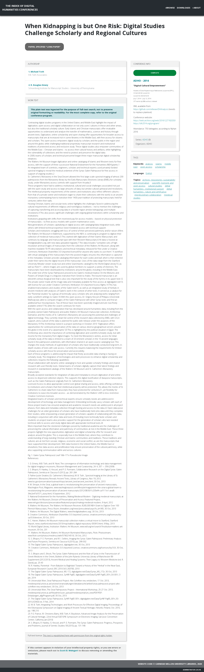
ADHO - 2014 (141, 80)
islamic (159, 164)
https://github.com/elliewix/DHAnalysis (150, 109)
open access (146, 167)
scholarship (160, 167)
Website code (145, 664)
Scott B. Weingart (69, 650)
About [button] (197, 7)
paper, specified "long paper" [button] (44, 46)
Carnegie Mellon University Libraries (175, 664)
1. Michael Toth (36, 71)
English (149, 173)
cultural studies (155, 185)
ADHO (145, 139)
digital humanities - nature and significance (152, 190)
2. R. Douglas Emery (38, 85)
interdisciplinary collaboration (147, 195)
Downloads (183, 7)
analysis (149, 164)
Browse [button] (170, 7)
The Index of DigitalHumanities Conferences (20, 7)
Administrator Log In (192, 670)
